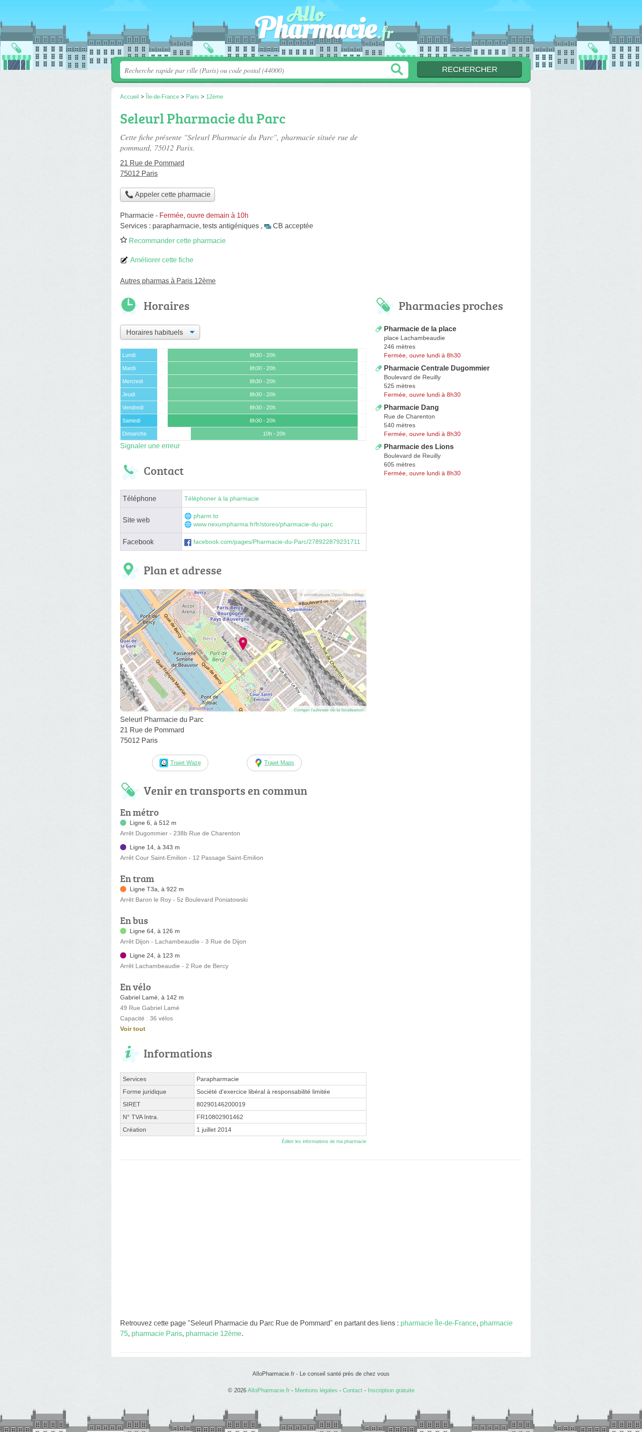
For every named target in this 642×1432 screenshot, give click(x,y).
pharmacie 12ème (214, 1333)
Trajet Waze (185, 762)
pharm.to (205, 516)
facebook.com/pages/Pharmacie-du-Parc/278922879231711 (276, 542)
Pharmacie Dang (411, 407)
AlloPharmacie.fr (321, 31)
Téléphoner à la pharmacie (221, 498)
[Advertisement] (448, 552)
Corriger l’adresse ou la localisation (329, 709)
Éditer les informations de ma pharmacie (324, 1141)
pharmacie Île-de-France (438, 1323)
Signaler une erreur (150, 446)
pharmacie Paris (156, 1333)
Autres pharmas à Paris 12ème (168, 281)
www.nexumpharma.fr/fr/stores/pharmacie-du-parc (263, 524)
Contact (352, 1390)
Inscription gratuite (391, 1390)
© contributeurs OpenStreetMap (332, 594)
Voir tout (132, 1028)
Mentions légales (316, 1390)
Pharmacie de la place (420, 329)
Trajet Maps (279, 762)
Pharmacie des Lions (419, 446)
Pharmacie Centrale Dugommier (437, 368)
